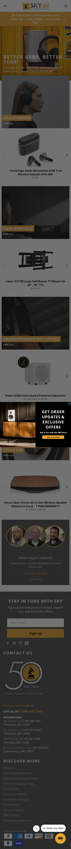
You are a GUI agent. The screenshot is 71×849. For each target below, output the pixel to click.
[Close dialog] (69, 403)
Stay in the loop (53, 437)
